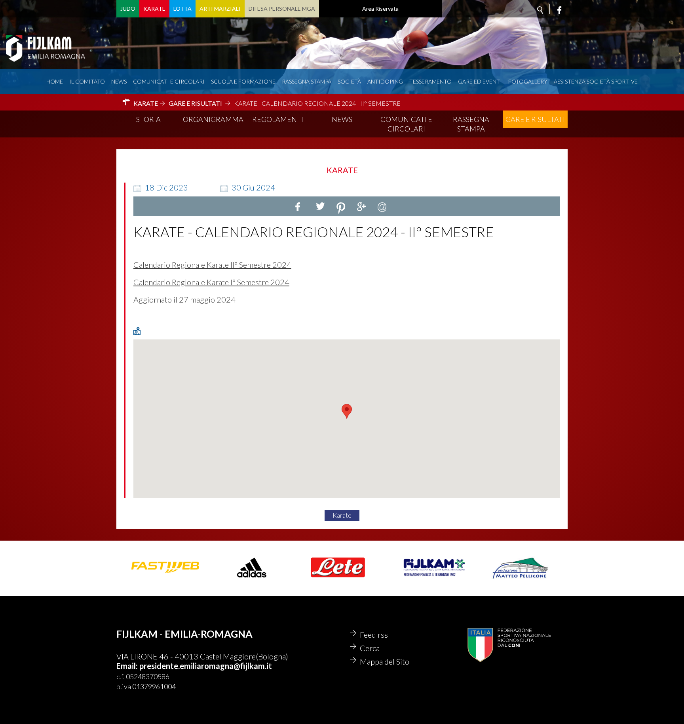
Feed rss (374, 634)
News (119, 81)
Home (54, 81)
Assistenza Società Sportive (596, 81)
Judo (127, 8)
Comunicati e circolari (169, 81)
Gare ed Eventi (480, 81)
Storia (148, 119)
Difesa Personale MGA (282, 8)
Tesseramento (430, 81)
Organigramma (213, 119)
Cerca (370, 648)
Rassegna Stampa (306, 81)
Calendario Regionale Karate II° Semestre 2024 (212, 264)
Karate (154, 8)
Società (349, 81)
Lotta (182, 8)
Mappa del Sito (384, 661)
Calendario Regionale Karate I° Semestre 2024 (211, 282)
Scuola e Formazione (243, 81)
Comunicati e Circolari (406, 124)
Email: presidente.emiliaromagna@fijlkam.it (194, 666)
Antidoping (385, 81)
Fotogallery (527, 81)
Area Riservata (380, 8)
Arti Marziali (220, 8)
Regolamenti (277, 119)
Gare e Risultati (535, 119)
